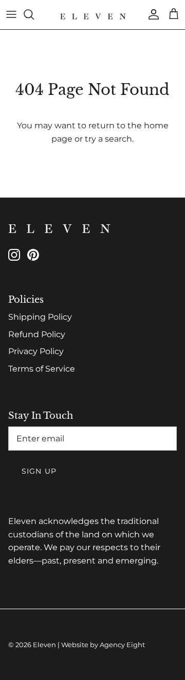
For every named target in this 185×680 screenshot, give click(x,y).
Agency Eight (122, 644)
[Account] (151, 14)
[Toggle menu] (11, 14)
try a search (108, 139)
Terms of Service (41, 369)
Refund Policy (36, 334)
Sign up (39, 471)
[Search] (34, 14)
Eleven (44, 644)
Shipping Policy (40, 317)
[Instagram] (14, 255)
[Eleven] (92, 14)
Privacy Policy (36, 351)
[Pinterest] (33, 255)
